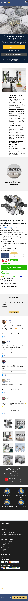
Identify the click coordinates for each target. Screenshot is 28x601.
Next (25, 206)
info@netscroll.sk (15, 480)
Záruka (2, 546)
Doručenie (3, 551)
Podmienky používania (6, 541)
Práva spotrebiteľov (5, 543)
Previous (2, 206)
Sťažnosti (3, 544)
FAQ (2, 557)
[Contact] (23, 2)
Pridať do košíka (15, 268)
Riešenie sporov (5, 549)
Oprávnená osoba (5, 547)
